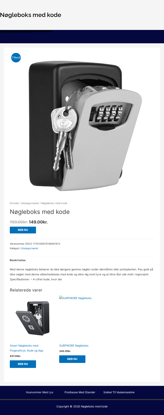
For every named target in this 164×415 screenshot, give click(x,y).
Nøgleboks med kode (94, 406)
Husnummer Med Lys (39, 392)
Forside (14, 203)
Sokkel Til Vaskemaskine (119, 392)
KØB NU (23, 229)
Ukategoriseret (30, 203)
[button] (81, 39)
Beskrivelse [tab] (18, 260)
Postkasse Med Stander (80, 392)
